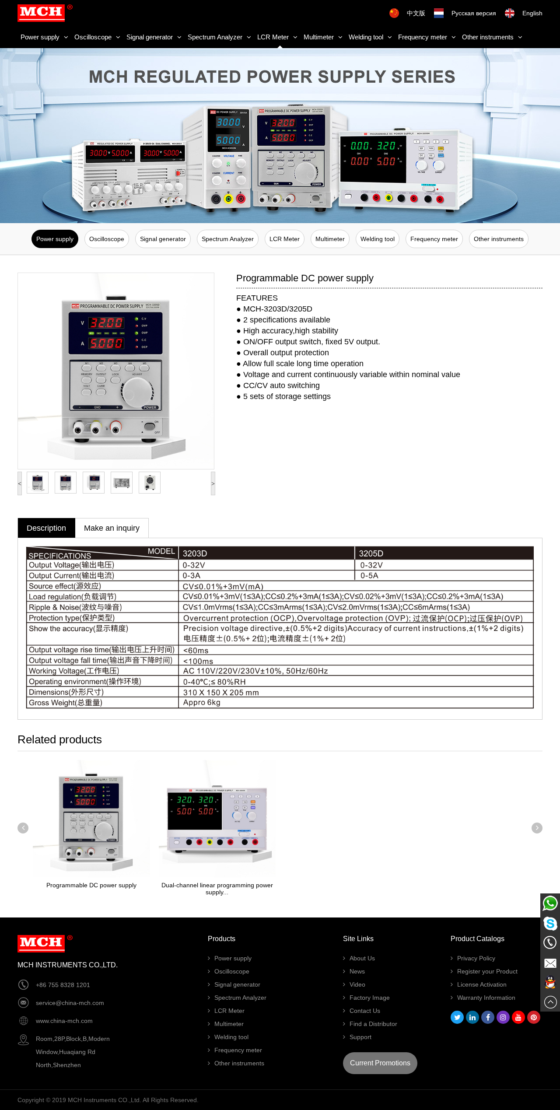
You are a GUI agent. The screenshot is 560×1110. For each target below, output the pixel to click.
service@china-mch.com (70, 1002)
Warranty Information (486, 997)
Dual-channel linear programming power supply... (217, 889)
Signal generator (149, 37)
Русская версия (474, 13)
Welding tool (366, 37)
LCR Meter (273, 37)
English (532, 13)
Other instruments (488, 37)
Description (46, 528)
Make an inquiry (112, 528)
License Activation (482, 984)
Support (360, 1036)
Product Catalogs (477, 938)
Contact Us (365, 1010)
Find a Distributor (373, 1023)
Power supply (40, 37)
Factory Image (370, 997)
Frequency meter (422, 37)
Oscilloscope (93, 37)
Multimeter (319, 37)
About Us (362, 958)
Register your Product (487, 971)
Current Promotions (380, 1063)
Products (221, 938)
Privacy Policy (476, 958)
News (357, 971)
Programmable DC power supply (91, 885)
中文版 (416, 13)
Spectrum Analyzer (215, 37)
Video (357, 984)
